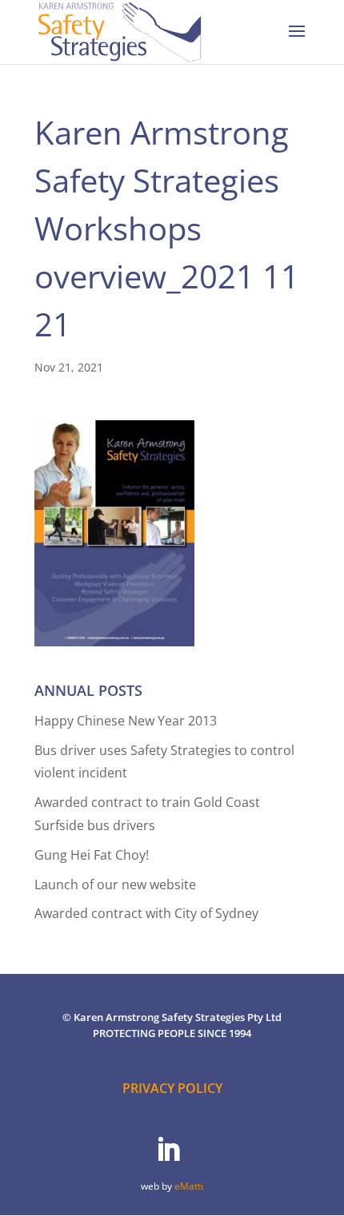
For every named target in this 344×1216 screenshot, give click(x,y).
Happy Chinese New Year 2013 (125, 720)
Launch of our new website (115, 884)
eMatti (188, 1186)
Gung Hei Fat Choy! (91, 855)
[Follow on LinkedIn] (168, 1149)
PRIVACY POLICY (172, 1088)
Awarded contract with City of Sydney (146, 913)
